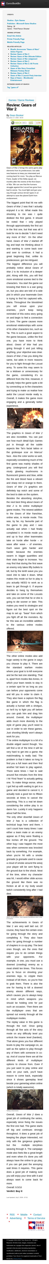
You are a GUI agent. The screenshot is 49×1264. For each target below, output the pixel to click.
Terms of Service (36, 1218)
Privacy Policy (17, 1258)
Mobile (24, 1214)
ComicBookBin (13, 3)
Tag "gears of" (13, 87)
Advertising (16, 1218)
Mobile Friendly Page (15, 42)
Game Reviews (26, 100)
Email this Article (14, 36)
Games (12, 100)
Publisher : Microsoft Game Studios (21, 23)
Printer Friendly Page (15, 39)
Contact (37, 1214)
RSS (12, 1214)
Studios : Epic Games (16, 20)
